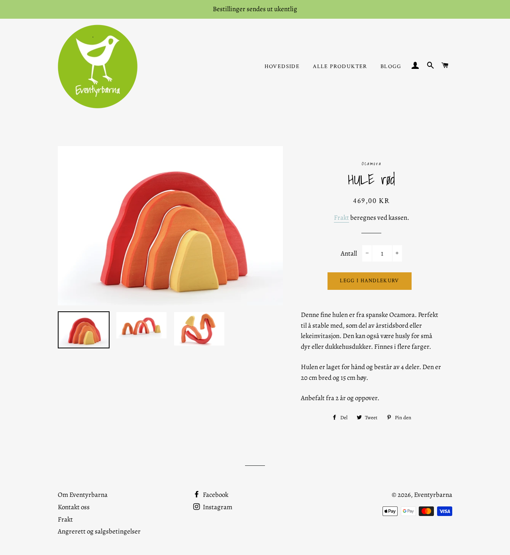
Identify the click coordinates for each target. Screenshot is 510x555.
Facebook (215, 494)
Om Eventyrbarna (83, 494)
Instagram (217, 507)
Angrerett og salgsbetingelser (99, 531)
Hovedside (282, 66)
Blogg (391, 66)
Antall (349, 253)
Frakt (341, 217)
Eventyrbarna (433, 494)
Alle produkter (340, 66)
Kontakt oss (74, 507)
